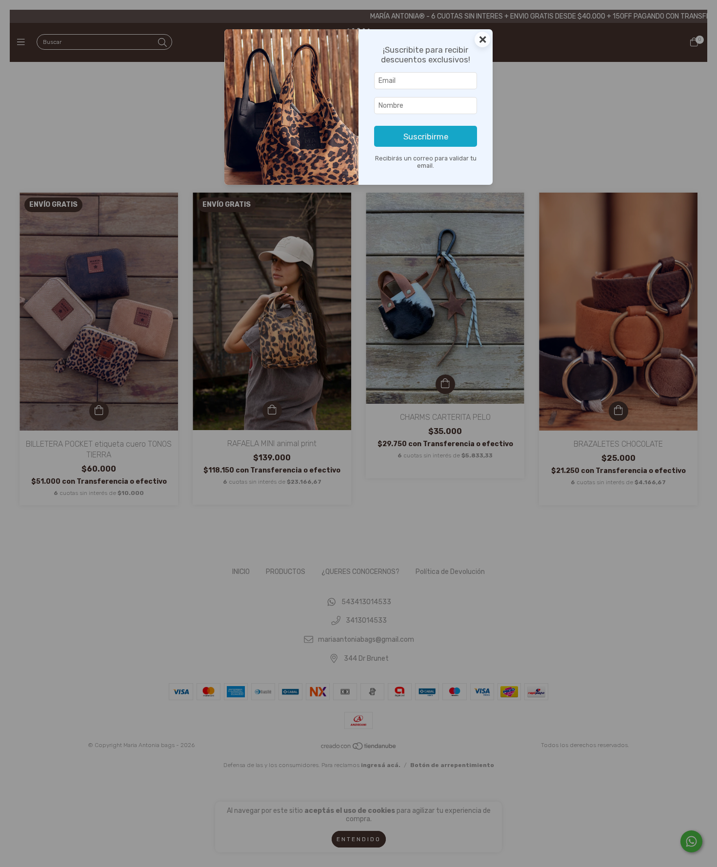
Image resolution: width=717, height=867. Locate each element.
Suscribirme (425, 136)
